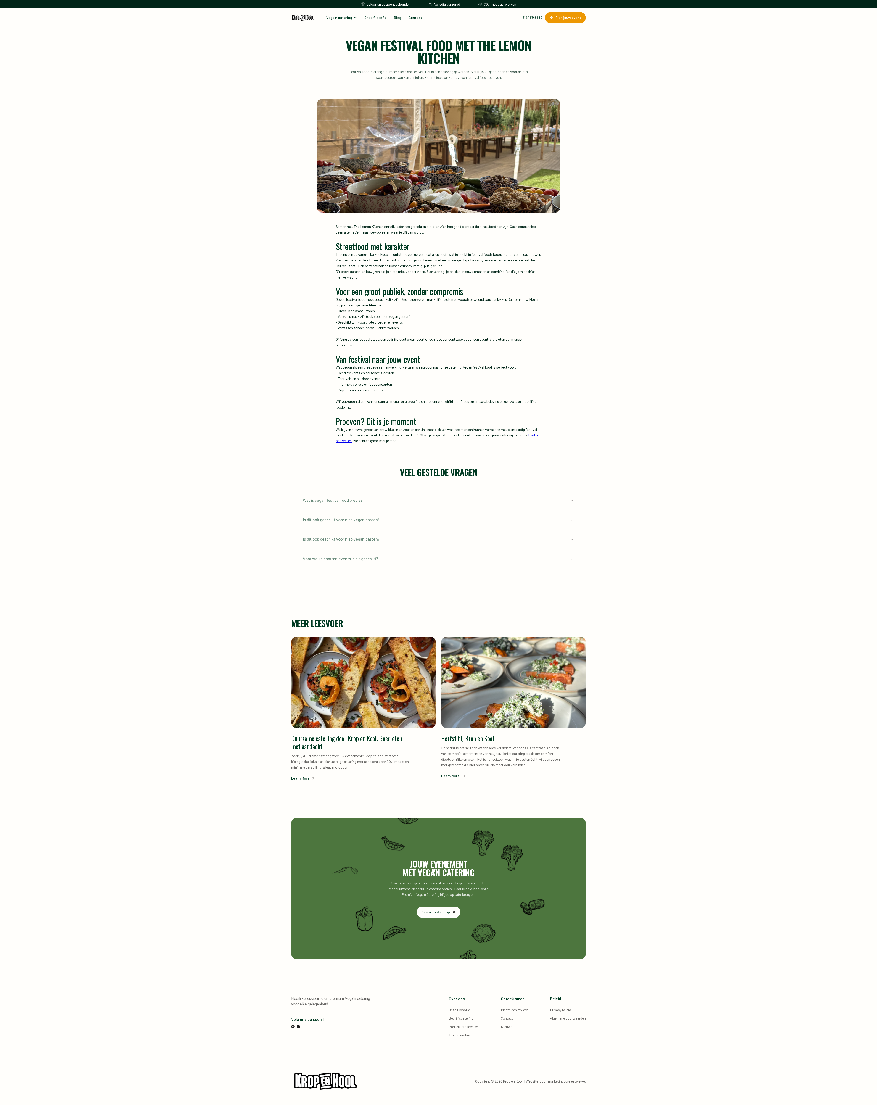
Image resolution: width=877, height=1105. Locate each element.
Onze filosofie (375, 17)
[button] (341, 17)
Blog (397, 17)
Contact (415, 17)
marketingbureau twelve (566, 1081)
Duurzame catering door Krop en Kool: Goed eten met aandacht (346, 742)
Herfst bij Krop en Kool (467, 738)
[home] (302, 17)
